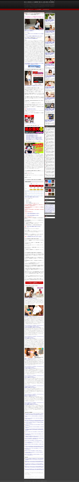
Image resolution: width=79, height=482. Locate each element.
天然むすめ (37, 472)
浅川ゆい (47, 210)
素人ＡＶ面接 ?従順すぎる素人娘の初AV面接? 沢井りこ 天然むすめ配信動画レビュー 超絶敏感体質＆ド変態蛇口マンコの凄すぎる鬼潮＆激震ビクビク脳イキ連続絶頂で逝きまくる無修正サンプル (50, 168)
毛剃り (52, 209)
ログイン (46, 217)
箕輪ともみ (50, 211)
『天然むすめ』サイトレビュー (31, 9)
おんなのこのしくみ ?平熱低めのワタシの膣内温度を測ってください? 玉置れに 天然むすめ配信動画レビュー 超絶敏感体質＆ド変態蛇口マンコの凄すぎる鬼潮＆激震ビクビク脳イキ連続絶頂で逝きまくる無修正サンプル (34, 459)
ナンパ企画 (30, 472)
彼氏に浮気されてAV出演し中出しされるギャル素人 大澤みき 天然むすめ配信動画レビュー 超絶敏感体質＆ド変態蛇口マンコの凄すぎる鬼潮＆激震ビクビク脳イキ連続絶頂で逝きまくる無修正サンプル (50, 162)
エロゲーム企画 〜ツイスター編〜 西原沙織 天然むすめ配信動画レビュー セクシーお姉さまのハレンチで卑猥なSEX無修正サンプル (39, 477)
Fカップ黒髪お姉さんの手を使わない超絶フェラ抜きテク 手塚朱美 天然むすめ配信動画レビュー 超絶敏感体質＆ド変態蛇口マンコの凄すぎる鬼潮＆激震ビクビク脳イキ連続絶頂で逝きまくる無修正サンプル (50, 155)
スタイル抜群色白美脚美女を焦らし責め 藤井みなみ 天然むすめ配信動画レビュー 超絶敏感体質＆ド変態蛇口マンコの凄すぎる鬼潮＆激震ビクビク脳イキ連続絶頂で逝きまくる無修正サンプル (50, 172)
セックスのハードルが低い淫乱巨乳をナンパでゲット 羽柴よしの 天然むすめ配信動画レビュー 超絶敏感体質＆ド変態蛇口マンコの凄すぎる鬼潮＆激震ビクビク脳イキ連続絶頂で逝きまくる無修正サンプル (50, 142)
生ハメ (46, 211)
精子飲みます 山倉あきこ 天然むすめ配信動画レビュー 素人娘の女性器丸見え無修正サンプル (33, 440)
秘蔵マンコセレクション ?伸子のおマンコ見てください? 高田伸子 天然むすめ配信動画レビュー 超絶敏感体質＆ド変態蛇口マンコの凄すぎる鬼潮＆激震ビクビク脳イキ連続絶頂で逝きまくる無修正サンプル (50, 165)
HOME (25, 9)
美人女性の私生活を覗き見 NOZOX (46, 9)
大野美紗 (49, 207)
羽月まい (53, 211)
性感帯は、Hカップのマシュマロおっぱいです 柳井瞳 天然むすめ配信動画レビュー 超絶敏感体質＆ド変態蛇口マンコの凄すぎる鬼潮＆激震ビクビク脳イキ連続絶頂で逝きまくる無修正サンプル (50, 175)
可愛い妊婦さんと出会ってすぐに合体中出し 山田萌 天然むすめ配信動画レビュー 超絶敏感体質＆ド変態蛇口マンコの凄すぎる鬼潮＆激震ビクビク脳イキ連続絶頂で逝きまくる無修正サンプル (50, 152)
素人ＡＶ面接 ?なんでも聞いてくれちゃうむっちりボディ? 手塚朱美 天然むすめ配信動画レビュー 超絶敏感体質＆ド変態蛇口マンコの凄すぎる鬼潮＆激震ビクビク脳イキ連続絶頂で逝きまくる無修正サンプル (50, 148)
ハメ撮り (32, 472)
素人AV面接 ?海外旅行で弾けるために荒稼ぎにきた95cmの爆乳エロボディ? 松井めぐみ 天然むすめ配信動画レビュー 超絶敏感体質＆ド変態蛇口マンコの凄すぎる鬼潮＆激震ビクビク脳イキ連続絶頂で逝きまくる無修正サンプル (50, 158)
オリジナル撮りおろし (27, 472)
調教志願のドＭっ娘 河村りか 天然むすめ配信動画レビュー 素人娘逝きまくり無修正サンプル (33, 450)
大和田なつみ (48, 207)
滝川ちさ (49, 210)
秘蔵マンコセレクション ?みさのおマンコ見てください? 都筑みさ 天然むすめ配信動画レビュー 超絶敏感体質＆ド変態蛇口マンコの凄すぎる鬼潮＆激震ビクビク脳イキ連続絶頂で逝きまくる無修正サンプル (34, 462)
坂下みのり (35, 472)
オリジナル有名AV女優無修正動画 (38, 9)
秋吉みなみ (48, 211)
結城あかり (52, 211)
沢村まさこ (46, 210)
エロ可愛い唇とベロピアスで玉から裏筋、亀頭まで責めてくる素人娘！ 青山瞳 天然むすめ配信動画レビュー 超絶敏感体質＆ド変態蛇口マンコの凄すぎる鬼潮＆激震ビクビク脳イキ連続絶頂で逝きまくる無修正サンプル (34, 429)
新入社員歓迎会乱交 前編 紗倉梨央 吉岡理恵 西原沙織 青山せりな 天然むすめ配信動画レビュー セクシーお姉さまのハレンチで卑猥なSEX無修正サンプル (29, 477)
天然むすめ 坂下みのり (29, 474)
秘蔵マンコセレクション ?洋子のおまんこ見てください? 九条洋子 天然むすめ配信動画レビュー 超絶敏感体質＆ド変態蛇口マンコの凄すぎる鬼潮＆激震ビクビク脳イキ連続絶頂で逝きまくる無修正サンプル (34, 467)
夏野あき (45, 207)
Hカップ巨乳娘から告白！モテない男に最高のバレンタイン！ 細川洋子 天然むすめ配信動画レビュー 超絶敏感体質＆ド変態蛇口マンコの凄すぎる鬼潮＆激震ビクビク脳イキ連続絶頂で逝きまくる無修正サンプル (34, 464)
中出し (33, 472)
